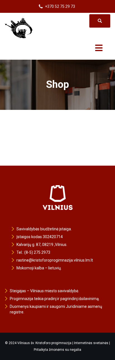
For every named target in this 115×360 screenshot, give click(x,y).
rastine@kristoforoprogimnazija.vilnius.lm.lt (54, 260)
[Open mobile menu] (99, 44)
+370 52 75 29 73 (60, 6)
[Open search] (99, 21)
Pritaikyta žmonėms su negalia (57, 350)
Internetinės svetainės (91, 343)
